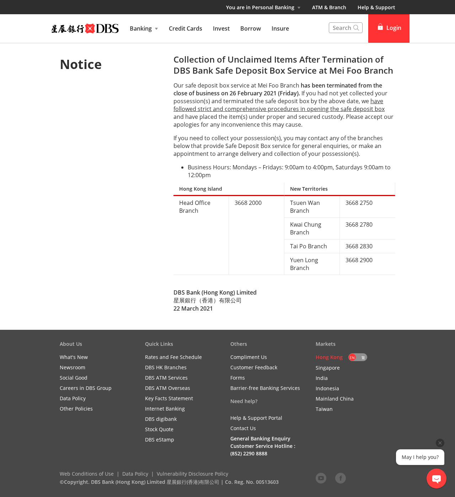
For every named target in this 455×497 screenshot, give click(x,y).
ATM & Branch (329, 7)
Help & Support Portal (256, 417)
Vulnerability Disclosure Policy (192, 473)
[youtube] (321, 477)
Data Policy (135, 473)
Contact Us (243, 428)
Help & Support (376, 7)
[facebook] (340, 477)
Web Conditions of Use (87, 473)
